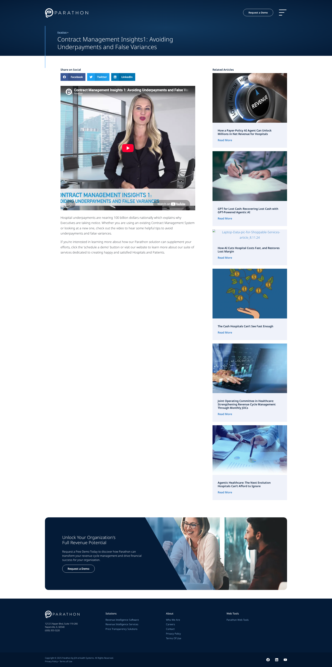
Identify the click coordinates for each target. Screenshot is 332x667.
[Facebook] (268, 659)
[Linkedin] (276, 659)
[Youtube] (285, 659)
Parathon (62, 32)
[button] (73, 77)
